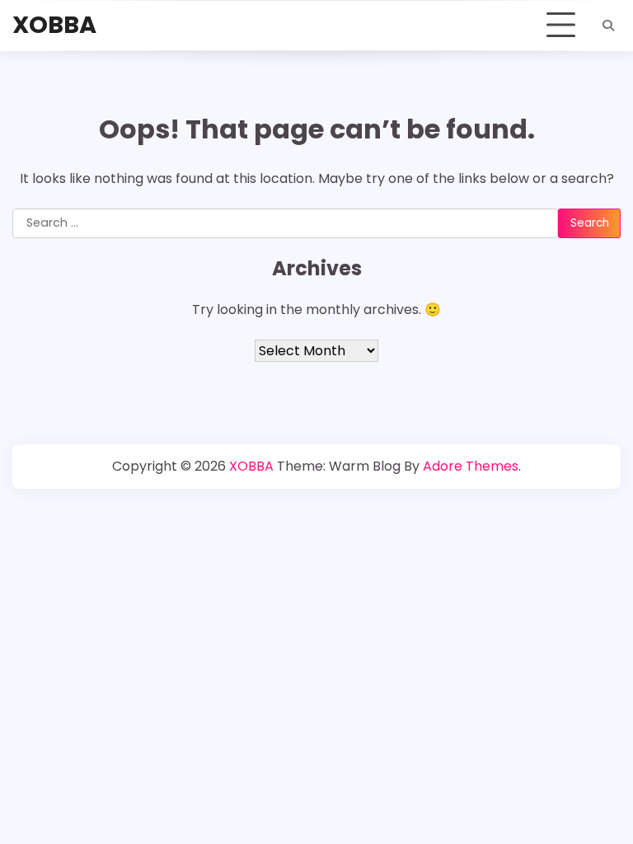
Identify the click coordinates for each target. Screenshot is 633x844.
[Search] (608, 25)
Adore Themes (470, 466)
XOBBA (54, 24)
